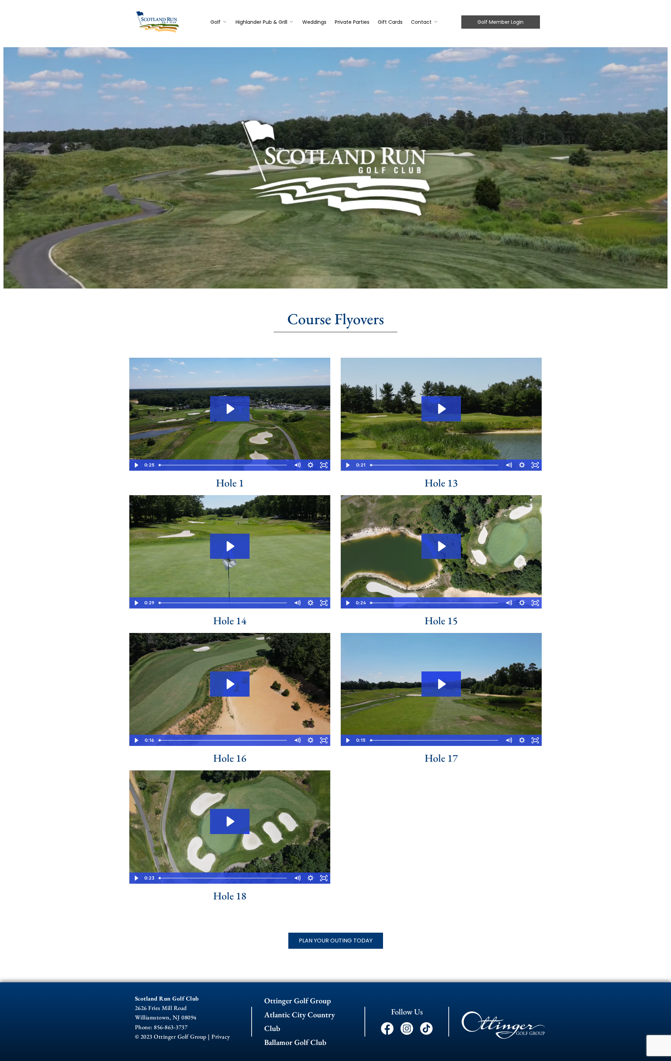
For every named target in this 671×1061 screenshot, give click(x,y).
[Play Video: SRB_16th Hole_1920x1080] (229, 684)
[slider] (223, 465)
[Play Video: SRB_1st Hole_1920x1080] (229, 408)
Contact (421, 22)
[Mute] (297, 465)
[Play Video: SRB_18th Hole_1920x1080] (229, 821)
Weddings (314, 22)
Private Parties (352, 22)
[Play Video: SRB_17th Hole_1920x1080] (441, 684)
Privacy (220, 1036)
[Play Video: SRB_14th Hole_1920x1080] (229, 546)
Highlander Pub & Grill (261, 22)
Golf (215, 22)
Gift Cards (390, 22)
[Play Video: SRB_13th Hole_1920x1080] (441, 408)
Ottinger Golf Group (297, 1001)
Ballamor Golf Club (295, 1042)
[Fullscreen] (323, 465)
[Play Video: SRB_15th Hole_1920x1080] (441, 546)
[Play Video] (136, 465)
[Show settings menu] (310, 465)
